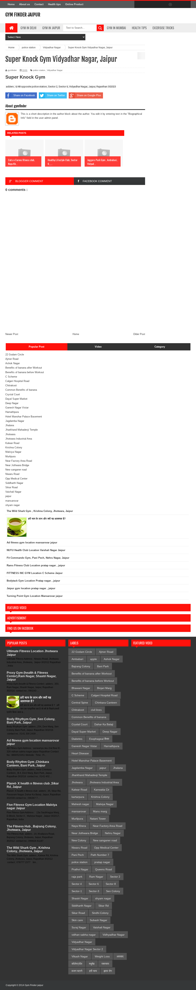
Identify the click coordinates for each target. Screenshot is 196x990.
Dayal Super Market (16, 398)
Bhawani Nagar (81, 688)
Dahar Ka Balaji (103, 724)
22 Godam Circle (14, 354)
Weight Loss (102, 956)
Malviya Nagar (13, 451)
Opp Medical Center (16, 478)
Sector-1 (77, 891)
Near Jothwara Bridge (17, 465)
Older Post (139, 334)
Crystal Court (12, 394)
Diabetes (77, 738)
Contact (38, 4)
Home (11, 4)
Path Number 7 (100, 854)
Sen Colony (113, 891)
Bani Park (103, 666)
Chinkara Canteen (106, 702)
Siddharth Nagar (14, 483)
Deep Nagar (11, 403)
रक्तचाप (105, 963)
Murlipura (10, 456)
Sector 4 (77, 883)
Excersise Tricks (163, 28)
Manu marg (100, 811)
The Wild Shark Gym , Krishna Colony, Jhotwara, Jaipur (28, 849)
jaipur (8, 496)
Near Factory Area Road (18, 460)
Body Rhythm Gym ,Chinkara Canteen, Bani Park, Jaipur (28, 763)
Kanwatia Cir (101, 789)
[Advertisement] (75, 304)
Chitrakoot (11, 385)
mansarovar (11, 500)
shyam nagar (12, 505)
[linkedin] (178, 4)
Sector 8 (111, 883)
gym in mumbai (116, 28)
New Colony (79, 840)
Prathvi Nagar (80, 869)
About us (24, 4)
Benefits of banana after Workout (23, 367)
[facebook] (138, 4)
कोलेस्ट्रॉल (77, 963)
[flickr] (162, 4)
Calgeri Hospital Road (17, 381)
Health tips (54, 4)
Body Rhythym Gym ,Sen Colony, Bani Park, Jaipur (31, 720)
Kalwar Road (12, 443)
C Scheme (11, 376)
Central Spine (80, 702)
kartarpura (78, 796)
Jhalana (9, 425)
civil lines (96, 709)
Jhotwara (10, 434)
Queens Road (103, 869)
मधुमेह (92, 963)
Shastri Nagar (80, 898)
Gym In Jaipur (51, 28)
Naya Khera (79, 825)
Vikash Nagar (80, 956)
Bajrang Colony (81, 666)
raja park (77, 876)
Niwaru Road (12, 474)
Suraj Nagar (79, 927)
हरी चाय (93, 970)
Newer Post (11, 334)
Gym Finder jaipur (22, 15)
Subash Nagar (98, 920)
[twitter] (146, 4)
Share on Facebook (24, 95)
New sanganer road (16, 469)
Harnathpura (12, 412)
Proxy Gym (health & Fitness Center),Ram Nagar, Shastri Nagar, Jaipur (31, 676)
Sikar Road (11, 487)
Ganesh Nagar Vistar (17, 407)
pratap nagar (102, 862)
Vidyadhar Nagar (55, 70)
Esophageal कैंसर (99, 738)
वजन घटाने (77, 970)
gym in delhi (28, 28)
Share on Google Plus (89, 95)
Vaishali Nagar (13, 491)
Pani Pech (78, 854)
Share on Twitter (56, 95)
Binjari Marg (104, 688)
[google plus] (186, 4)
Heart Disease (80, 753)
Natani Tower (98, 818)
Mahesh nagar (80, 804)
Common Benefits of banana (21, 389)
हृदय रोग (108, 970)
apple (93, 659)
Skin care (77, 920)
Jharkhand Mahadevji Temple (21, 429)
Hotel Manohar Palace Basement (23, 416)
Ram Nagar (96, 876)
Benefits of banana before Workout (24, 372)
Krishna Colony (13, 447)
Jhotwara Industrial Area (18, 438)
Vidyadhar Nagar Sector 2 (87, 949)
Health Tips (139, 28)
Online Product (74, 4)
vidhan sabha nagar (84, 934)
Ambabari (77, 659)
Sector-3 (94, 891)
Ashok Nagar (12, 363)
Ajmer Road (11, 358)
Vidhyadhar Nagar (114, 934)
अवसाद (120, 956)
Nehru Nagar (113, 833)
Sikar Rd (103, 905)
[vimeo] (154, 4)
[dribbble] (170, 4)
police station (39, 70)
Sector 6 (94, 883)
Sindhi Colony (100, 912)
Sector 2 (115, 876)
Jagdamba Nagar (14, 421)
